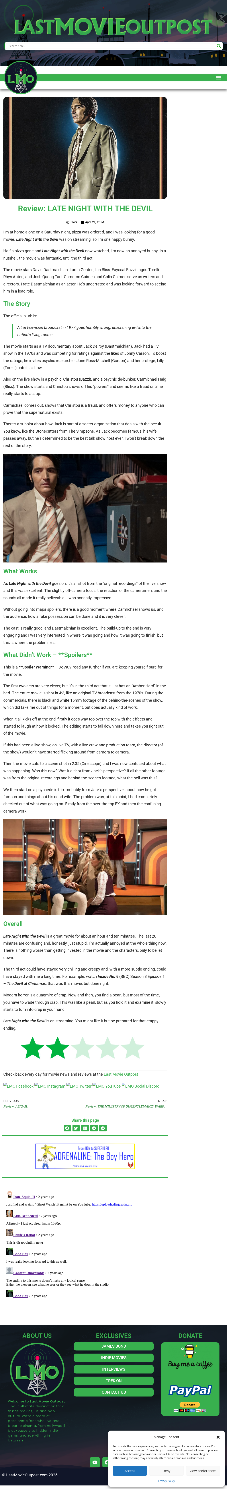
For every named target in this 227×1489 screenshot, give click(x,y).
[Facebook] (107, 1462)
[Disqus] (85, 1244)
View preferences (203, 1470)
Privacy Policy (166, 1481)
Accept (130, 1470)
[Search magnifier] (219, 46)
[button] (218, 1437)
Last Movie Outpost (121, 1074)
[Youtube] (95, 1462)
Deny (166, 1470)
